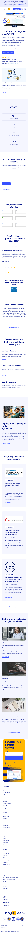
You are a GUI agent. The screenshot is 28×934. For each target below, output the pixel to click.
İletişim (4, 872)
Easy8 (4, 790)
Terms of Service (12, 931)
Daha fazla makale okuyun (14, 732)
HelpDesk (5, 801)
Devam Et (12, 758)
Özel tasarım (5, 844)
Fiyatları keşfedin (6, 189)
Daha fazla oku (8, 502)
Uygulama (5, 836)
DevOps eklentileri (7, 808)
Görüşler (5, 886)
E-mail (6, 751)
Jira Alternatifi (6, 825)
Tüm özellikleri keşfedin (14, 327)
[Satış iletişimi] (22, 9)
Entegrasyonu (6, 823)
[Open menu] (25, 9)
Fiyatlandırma (6, 853)
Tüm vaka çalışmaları (14, 606)
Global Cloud (6, 816)
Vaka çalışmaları (6, 827)
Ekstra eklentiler (6, 805)
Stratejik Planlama (7, 803)
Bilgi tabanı (5, 862)
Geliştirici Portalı (6, 864)
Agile (4, 794)
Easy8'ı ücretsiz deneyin (8, 52)
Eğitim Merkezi (6, 840)
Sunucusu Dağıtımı (7, 820)
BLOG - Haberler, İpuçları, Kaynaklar (10, 877)
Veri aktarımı (5, 842)
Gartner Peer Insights (12, 63)
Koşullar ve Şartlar (7, 884)
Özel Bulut (5, 818)
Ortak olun (5, 888)
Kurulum (5, 855)
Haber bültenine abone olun (9, 879)
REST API (5, 857)
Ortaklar (4, 881)
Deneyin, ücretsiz (6, 443)
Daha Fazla (4, 375)
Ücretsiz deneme (16, 9)
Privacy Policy (4, 931)
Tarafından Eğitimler (7, 860)
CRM (4, 799)
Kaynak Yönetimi (6, 792)
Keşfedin (4, 92)
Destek (4, 838)
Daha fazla (4, 359)
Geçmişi (4, 875)
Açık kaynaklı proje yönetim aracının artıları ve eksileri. (12, 716)
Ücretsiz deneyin (6, 183)
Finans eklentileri (6, 796)
